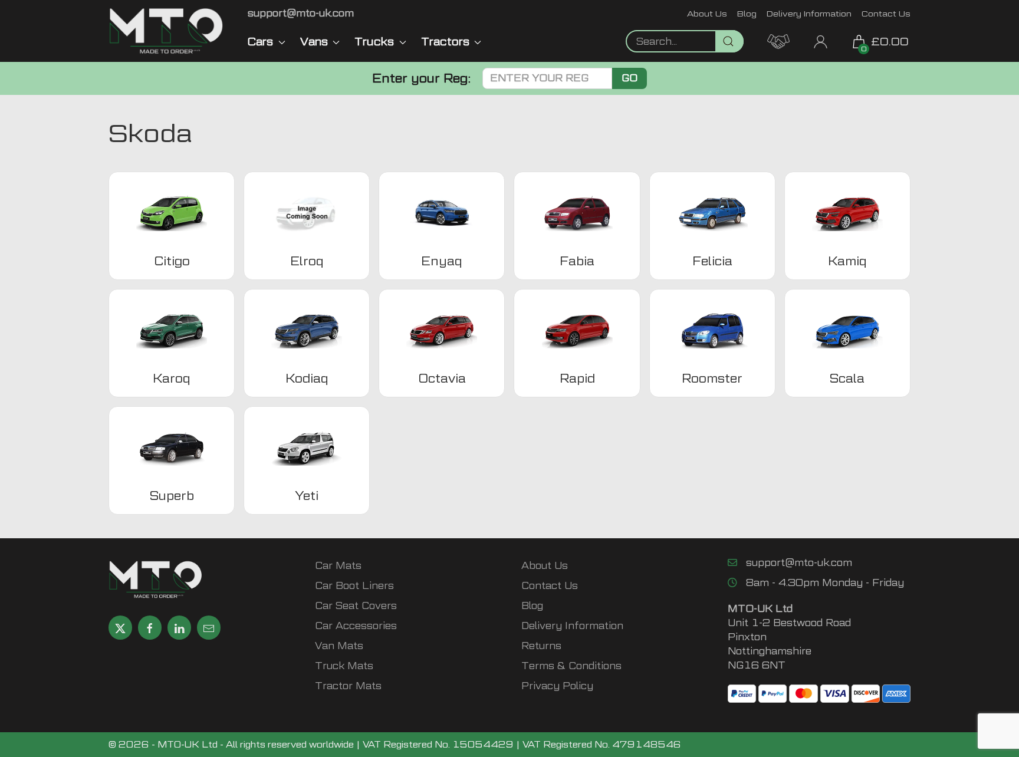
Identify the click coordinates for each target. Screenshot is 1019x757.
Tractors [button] (445, 41)
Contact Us (886, 13)
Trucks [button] (374, 41)
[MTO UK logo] (166, 31)
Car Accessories (356, 625)
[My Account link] (820, 40)
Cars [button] (260, 41)
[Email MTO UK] (209, 628)
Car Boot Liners (354, 585)
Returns (541, 645)
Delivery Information (809, 13)
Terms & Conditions (571, 666)
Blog (747, 13)
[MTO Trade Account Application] (778, 40)
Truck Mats (344, 666)
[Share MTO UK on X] (120, 628)
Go (629, 78)
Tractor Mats (348, 686)
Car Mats (338, 565)
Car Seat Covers (356, 605)
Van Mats (339, 645)
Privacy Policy (557, 686)
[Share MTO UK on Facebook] (150, 628)
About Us (707, 13)
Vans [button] (314, 41)
